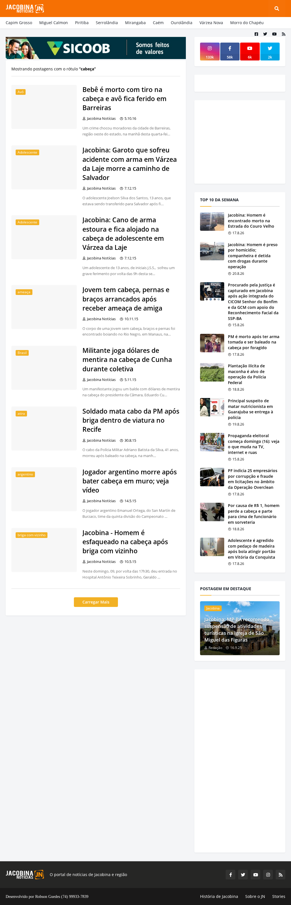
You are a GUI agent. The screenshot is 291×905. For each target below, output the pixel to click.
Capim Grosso (19, 22)
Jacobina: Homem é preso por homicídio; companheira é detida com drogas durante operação (253, 255)
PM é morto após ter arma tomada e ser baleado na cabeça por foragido (253, 342)
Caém (158, 22)
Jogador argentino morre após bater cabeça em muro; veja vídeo (129, 481)
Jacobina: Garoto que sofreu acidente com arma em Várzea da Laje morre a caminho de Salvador (129, 163)
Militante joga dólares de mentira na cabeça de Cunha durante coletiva (127, 359)
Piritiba (82, 22)
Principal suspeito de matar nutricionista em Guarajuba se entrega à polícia (250, 409)
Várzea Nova (211, 22)
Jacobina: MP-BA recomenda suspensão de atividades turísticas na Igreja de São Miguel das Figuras (236, 629)
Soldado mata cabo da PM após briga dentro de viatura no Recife (130, 420)
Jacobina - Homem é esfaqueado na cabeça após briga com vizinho (125, 541)
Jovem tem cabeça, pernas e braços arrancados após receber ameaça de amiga (125, 298)
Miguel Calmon (53, 22)
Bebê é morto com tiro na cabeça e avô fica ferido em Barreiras (124, 98)
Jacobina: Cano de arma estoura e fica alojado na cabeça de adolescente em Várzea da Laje (123, 233)
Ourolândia (181, 22)
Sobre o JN (255, 896)
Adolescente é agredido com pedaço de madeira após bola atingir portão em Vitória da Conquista (251, 549)
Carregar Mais (95, 602)
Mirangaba (135, 22)
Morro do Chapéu (247, 22)
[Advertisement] (242, 141)
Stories (278, 896)
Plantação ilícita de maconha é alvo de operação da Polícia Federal (247, 374)
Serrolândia (107, 22)
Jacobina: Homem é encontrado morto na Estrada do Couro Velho (251, 220)
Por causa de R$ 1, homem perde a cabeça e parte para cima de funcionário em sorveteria (253, 514)
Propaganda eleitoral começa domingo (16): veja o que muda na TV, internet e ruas (253, 444)
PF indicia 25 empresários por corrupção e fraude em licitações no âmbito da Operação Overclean (252, 479)
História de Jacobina (219, 896)
